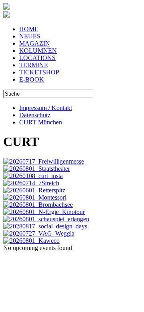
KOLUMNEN (38, 50)
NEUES (29, 36)
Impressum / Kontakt (45, 107)
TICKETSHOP (39, 72)
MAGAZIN (34, 43)
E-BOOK (31, 79)
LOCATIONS (37, 57)
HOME (28, 29)
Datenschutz (34, 115)
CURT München (40, 122)
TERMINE (33, 65)
